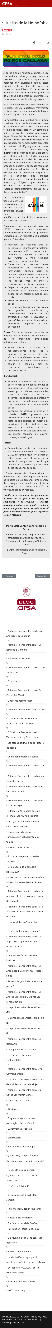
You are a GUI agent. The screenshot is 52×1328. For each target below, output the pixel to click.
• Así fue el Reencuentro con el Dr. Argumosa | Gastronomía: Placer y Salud (24, 970)
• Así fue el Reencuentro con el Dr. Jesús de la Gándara (23, 647)
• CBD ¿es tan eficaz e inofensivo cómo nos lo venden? (23, 824)
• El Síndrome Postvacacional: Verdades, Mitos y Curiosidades (22, 735)
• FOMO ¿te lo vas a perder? (20, 1169)
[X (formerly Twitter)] (41, 42)
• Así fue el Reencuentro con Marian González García (25, 778)
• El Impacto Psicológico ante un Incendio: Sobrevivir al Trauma (23, 813)
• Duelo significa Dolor (18, 1100)
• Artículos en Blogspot (18, 1290)
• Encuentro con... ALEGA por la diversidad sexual (22, 1270)
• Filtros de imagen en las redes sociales (22, 859)
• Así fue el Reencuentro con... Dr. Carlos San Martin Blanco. (23, 1092)
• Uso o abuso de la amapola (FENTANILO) (21, 869)
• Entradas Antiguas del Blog (21, 1281)
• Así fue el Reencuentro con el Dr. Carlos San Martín (23, 693)
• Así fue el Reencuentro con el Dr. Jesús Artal (23, 1041)
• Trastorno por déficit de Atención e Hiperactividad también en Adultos (25, 880)
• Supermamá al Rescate (19, 1128)
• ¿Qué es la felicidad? (17, 1186)
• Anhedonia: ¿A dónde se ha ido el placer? (24, 984)
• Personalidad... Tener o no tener (23, 1208)
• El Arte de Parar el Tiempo (20, 1146)
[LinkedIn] (47, 42)
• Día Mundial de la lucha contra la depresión (24, 1240)
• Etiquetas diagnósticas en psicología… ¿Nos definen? (20, 1121)
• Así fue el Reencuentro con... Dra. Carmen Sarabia (24, 1071)
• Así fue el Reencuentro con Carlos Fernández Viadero (24, 789)
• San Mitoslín (13, 1137)
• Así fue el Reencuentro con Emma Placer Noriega (24, 803)
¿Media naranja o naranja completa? (25, 1161)
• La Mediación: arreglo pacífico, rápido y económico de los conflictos (25, 1260)
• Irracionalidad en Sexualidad (22, 922)
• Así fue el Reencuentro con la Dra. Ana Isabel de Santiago (24, 633)
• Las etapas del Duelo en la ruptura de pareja (25, 745)
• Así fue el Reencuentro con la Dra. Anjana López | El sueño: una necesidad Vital (24, 941)
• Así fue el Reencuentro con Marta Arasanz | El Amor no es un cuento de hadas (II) (24, 896)
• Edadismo (12, 681)
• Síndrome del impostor (19, 700)
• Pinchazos (12, 1109)
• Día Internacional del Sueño (21, 1223)
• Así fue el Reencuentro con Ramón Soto (25, 768)
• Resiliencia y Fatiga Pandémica (23, 1228)
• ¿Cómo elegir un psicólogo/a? (22, 1155)
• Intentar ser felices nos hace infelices (21, 958)
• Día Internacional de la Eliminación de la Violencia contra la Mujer (25, 1082)
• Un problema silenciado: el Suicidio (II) (25, 1020)
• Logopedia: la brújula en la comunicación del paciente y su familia (22, 836)
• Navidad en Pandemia (18, 1251)
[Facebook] (34, 42)
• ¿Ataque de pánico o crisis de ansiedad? (22, 1178)
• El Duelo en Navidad (17, 847)
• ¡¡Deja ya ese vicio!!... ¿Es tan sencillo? (21, 1197)
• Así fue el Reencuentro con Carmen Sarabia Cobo (25, 670)
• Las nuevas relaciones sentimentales (18, 1057)
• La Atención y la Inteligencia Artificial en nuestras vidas (21, 721)
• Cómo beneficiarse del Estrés (22, 756)
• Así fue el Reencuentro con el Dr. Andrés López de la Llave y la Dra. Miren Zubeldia (23, 996)
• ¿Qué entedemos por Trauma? (23, 931)
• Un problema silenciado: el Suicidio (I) (25, 1031)
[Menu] (48, 4)
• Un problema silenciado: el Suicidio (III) (25, 1010)
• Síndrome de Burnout (18, 658)
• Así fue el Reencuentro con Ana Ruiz (25, 709)
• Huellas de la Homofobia (20, 1217)
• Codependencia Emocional (21, 1049)
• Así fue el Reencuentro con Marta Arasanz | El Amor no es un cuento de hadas (24, 911)
